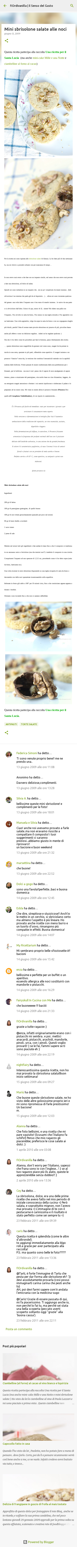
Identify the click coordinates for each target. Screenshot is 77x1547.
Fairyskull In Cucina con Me (33, 1000)
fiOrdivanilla (24, 1021)
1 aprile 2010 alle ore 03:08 (33, 1149)
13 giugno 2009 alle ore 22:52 (35, 873)
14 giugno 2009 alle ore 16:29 (35, 990)
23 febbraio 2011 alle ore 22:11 (36, 1320)
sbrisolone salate (35, 259)
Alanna (21, 1126)
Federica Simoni (26, 753)
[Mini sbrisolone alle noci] (38, 113)
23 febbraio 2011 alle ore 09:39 (36, 1220)
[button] (6, 41)
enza (19, 969)
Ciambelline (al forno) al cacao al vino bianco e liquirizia (35, 1383)
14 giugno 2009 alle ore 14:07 (35, 935)
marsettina (23, 863)
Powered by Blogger (40, 1542)
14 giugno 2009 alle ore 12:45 (35, 897)
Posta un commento (19, 1329)
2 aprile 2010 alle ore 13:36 (33, 1180)
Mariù (20, 1092)
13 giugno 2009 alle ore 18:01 (35, 812)
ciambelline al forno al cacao (20, 63)
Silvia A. (21, 798)
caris (19, 1231)
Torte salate (29, 724)
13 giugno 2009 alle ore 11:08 (35, 767)
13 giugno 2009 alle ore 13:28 (35, 788)
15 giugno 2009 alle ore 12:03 (35, 1115)
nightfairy (22, 1064)
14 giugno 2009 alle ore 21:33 (35, 1011)
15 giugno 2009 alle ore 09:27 (35, 1082)
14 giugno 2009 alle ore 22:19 (35, 1054)
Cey (18, 1190)
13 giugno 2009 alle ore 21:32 (35, 852)
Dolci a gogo (24, 884)
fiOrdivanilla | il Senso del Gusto (31, 5)
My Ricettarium (26, 945)
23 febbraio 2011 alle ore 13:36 (36, 1257)
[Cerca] (72, 5)
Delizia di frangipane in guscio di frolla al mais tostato (34, 1504)
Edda (20, 908)
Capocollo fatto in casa (16, 1443)
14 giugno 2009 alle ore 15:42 (35, 959)
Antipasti (11, 724)
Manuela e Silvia (26, 822)
